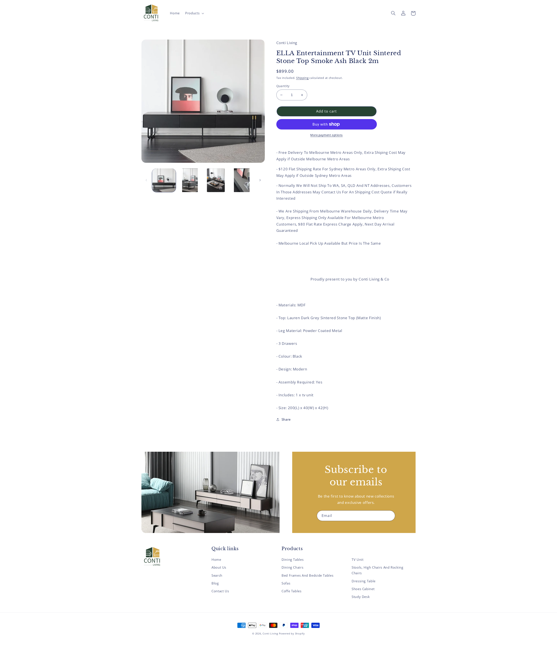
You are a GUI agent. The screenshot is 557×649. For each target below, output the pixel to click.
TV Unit (357, 559)
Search (216, 575)
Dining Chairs (292, 567)
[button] (194, 13)
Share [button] (286, 419)
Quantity (283, 86)
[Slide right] (260, 180)
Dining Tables (293, 559)
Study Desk (361, 596)
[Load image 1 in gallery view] (164, 180)
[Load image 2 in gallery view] (190, 180)
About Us (218, 567)
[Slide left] (146, 180)
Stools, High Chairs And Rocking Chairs (377, 570)
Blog (215, 583)
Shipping (302, 78)
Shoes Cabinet (363, 589)
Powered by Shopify (292, 633)
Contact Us (220, 591)
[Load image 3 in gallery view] (216, 180)
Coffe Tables (292, 591)
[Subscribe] (390, 515)
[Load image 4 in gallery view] (242, 180)
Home (216, 559)
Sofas (286, 583)
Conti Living (270, 633)
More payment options (326, 135)
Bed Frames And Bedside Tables (307, 575)
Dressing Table (364, 581)
